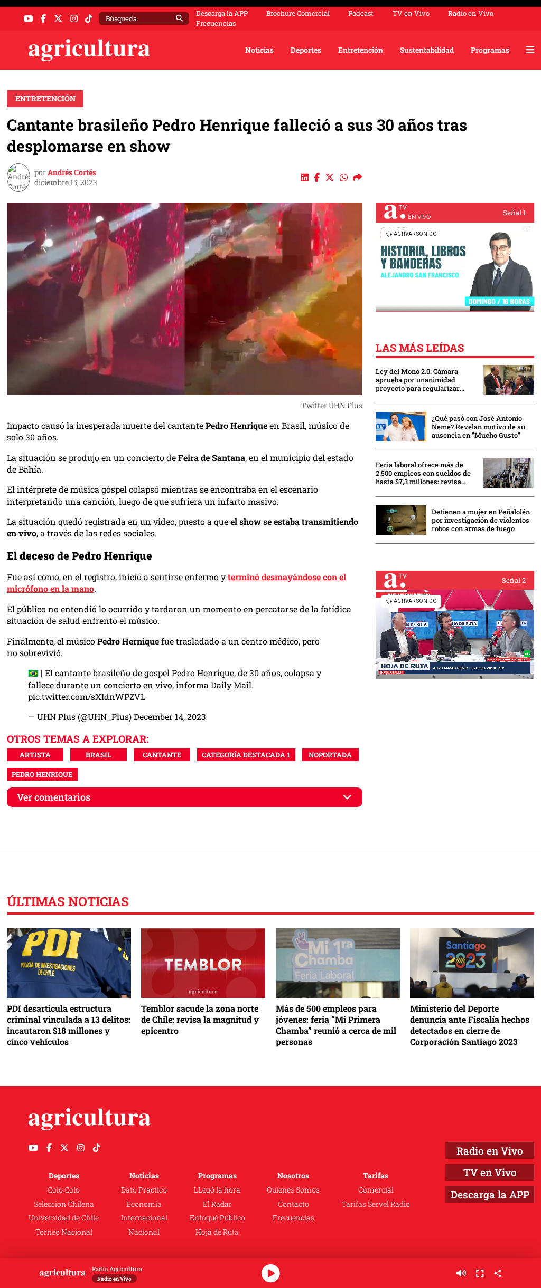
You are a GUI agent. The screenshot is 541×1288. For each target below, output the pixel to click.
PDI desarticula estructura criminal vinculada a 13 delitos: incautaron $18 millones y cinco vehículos (68, 1025)
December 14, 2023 (170, 716)
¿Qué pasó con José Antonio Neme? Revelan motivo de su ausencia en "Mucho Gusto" (478, 426)
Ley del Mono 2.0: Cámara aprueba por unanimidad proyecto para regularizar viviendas (418, 379)
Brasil (98, 755)
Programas (490, 50)
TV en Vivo (411, 13)
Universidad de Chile (64, 1218)
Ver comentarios (53, 797)
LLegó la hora (217, 1190)
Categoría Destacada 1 (246, 755)
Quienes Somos (293, 1190)
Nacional (144, 1232)
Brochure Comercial (298, 13)
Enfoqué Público (217, 1218)
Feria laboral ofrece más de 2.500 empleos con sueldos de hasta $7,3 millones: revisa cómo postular (423, 473)
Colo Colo (64, 1190)
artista (35, 755)
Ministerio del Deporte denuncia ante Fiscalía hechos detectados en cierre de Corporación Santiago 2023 (469, 1025)
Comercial (376, 1190)
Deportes (306, 50)
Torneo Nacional (63, 1232)
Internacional (144, 1218)
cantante (162, 755)
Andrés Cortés (72, 172)
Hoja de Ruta (217, 1232)
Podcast (361, 13)
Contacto (293, 1204)
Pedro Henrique (42, 774)
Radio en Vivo (470, 13)
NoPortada (330, 755)
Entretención (360, 50)
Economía (144, 1204)
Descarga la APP (222, 13)
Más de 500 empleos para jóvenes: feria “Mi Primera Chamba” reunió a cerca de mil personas (336, 1025)
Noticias (259, 50)
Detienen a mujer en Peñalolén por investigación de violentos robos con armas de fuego (481, 520)
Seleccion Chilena (64, 1204)
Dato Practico (144, 1190)
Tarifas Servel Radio (376, 1204)
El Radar (217, 1204)
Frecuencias (216, 23)
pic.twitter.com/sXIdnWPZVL (86, 696)
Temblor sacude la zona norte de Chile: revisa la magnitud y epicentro (200, 1019)
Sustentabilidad (427, 50)
